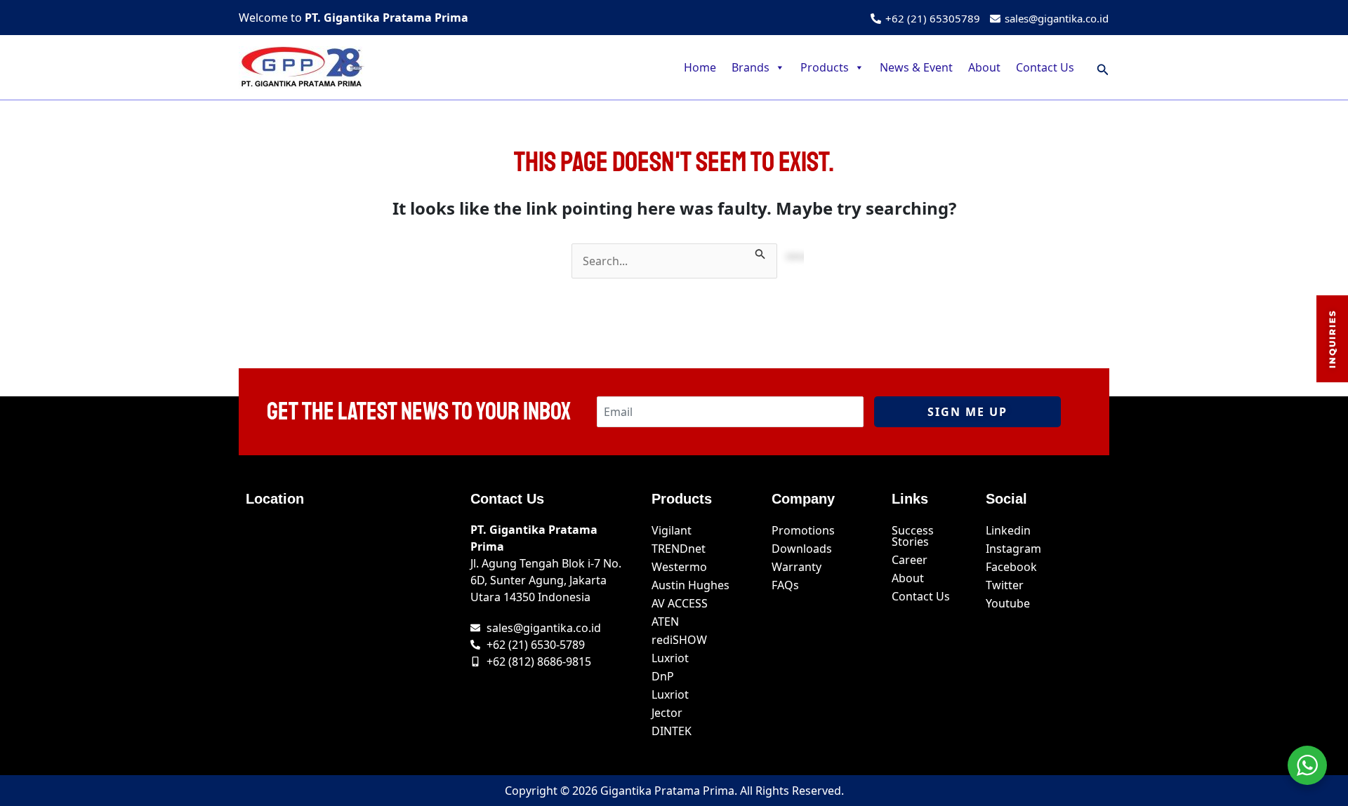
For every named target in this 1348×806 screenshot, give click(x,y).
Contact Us (1045, 67)
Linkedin (1008, 530)
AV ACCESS (680, 603)
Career (909, 559)
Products (824, 67)
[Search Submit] (760, 251)
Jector (667, 712)
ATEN (665, 621)
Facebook (1011, 567)
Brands (750, 67)
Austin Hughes (690, 585)
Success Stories (913, 536)
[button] (1103, 67)
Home (700, 67)
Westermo (679, 567)
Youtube (1008, 603)
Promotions (803, 530)
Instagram (1013, 548)
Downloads (802, 548)
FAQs (785, 585)
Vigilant (672, 530)
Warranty (796, 567)
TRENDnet (679, 548)
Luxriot (670, 658)
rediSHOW (679, 639)
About (984, 67)
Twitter (1005, 585)
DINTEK (672, 731)
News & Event (916, 67)
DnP (663, 676)
